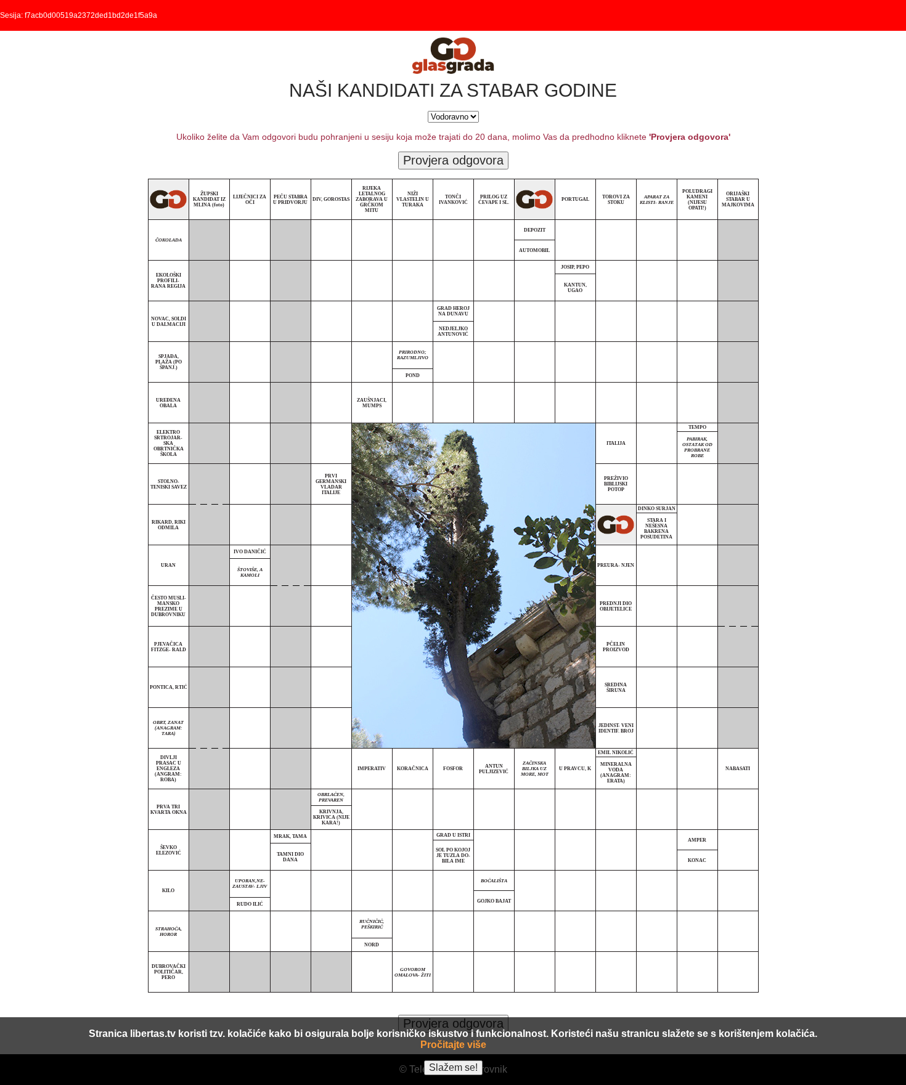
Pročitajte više (453, 1044)
